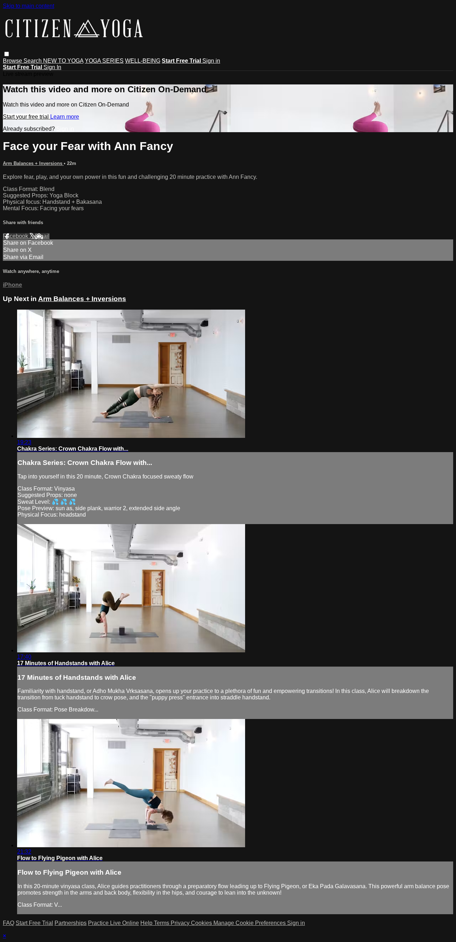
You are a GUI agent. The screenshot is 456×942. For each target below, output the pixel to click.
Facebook (16, 236)
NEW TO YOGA (63, 61)
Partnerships (71, 923)
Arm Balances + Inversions (33, 163)
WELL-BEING (142, 61)
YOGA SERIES (104, 61)
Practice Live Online (113, 923)
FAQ (8, 923)
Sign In (52, 67)
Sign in (211, 61)
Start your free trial (26, 117)
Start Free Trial (34, 923)
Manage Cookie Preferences (250, 923)
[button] (6, 54)
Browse (13, 61)
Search (33, 61)
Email (42, 236)
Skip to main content (28, 6)
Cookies (202, 923)
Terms (162, 923)
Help (147, 923)
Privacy (181, 923)
